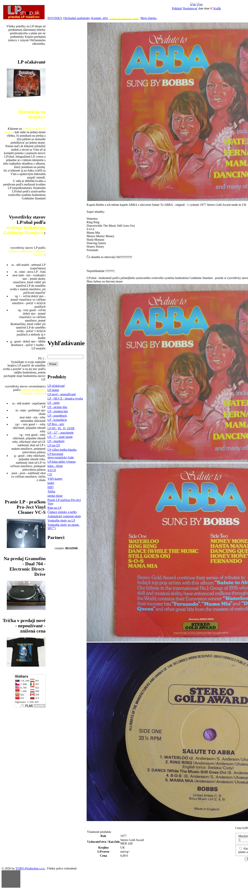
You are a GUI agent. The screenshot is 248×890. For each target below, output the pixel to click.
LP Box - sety (55, 424)
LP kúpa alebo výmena (61, 461)
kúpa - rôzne (55, 466)
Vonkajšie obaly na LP (61, 520)
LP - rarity (53, 402)
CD (49, 474)
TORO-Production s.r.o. (30, 868)
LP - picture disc (57, 407)
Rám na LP (54, 507)
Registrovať (190, 8)
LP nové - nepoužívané (61, 394)
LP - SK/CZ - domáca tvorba (65, 398)
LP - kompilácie (57, 419)
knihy (50, 483)
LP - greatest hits (57, 411)
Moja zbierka (148, 18)
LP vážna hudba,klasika (62, 449)
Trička (51, 491)
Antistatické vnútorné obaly (64, 516)
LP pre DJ (53, 445)
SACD (51, 470)
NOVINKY (54, 18)
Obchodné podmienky (76, 18)
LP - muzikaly (56, 441)
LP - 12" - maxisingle (60, 432)
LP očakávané (56, 385)
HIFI (50, 487)
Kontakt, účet (99, 18)
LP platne (53, 390)
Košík (217, 8)
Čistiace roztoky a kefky (62, 512)
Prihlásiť (177, 8)
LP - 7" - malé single (60, 437)
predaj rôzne (55, 495)
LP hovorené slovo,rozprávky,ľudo (60, 455)
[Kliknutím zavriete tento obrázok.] (11, 879)
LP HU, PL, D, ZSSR (61, 428)
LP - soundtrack (57, 415)
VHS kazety (55, 478)
